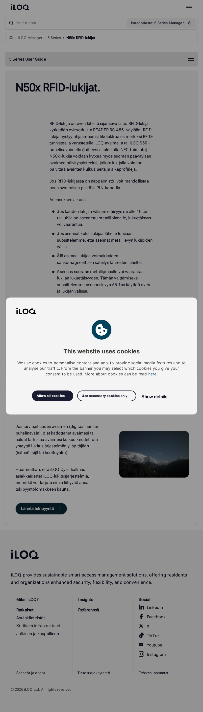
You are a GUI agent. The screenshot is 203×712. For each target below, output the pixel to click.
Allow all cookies (51, 396)
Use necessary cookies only (104, 396)
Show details (154, 396)
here (152, 373)
